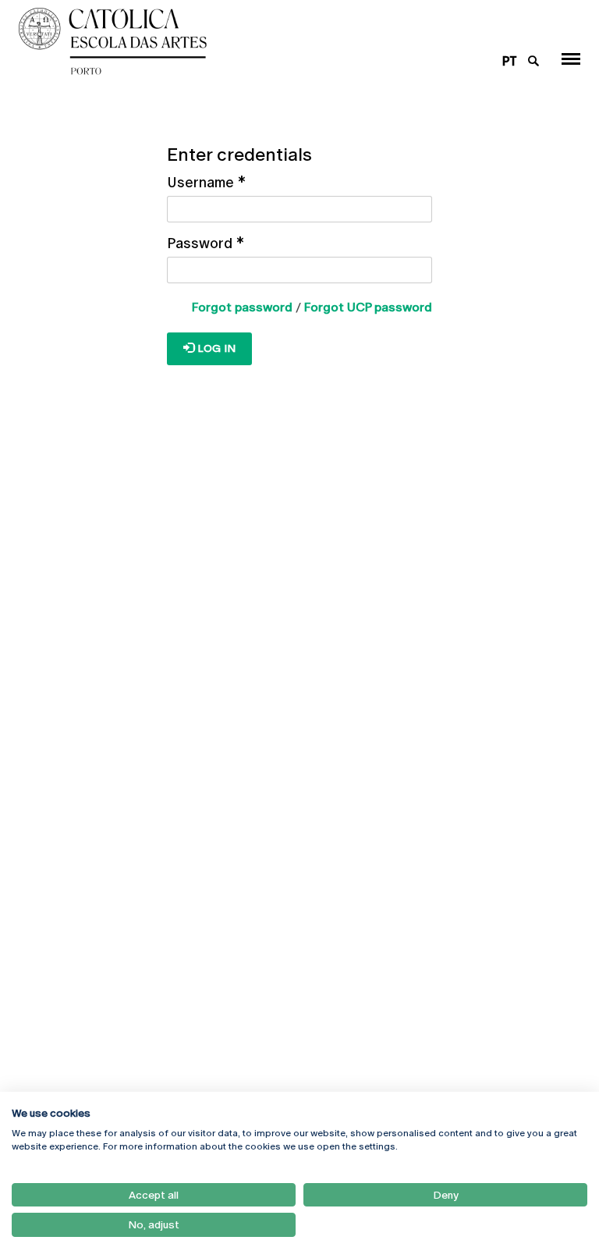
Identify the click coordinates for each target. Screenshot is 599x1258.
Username (206, 182)
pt (509, 61)
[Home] (251, 41)
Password (205, 243)
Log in (215, 348)
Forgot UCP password (368, 307)
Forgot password (242, 307)
